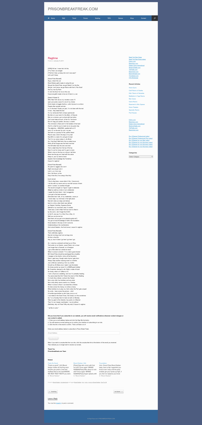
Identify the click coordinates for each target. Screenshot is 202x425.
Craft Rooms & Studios (136, 90)
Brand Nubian (56, 382)
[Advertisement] (101, 36)
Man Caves (132, 99)
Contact (143, 18)
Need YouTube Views (135, 57)
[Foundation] (112, 369)
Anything (52, 391)
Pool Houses (133, 113)
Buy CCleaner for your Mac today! (139, 140)
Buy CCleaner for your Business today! (141, 142)
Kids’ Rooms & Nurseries (136, 93)
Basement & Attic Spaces (137, 104)
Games (120, 18)
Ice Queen (118, 391)
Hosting (97, 18)
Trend (74, 18)
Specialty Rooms (134, 110)
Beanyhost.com (133, 72)
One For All (104, 382)
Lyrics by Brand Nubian (94, 382)
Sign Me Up (53, 338)
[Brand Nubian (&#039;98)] (86, 369)
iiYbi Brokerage (133, 78)
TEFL (109, 18)
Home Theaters (133, 107)
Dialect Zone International (136, 65)
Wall (63, 18)
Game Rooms (133, 102)
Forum (85, 18)
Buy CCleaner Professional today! (139, 136)
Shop (132, 18)
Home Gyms (133, 88)
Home (53, 18)
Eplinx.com (132, 61)
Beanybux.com (133, 63)
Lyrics (86, 382)
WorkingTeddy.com (134, 68)
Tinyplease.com (134, 76)
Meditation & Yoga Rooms (137, 96)
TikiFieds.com (133, 70)
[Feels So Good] (61, 369)
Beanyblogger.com (134, 74)
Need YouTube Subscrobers (137, 59)
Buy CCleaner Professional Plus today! (141, 138)
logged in (58, 403)
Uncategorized (64, 382)
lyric (83, 382)
